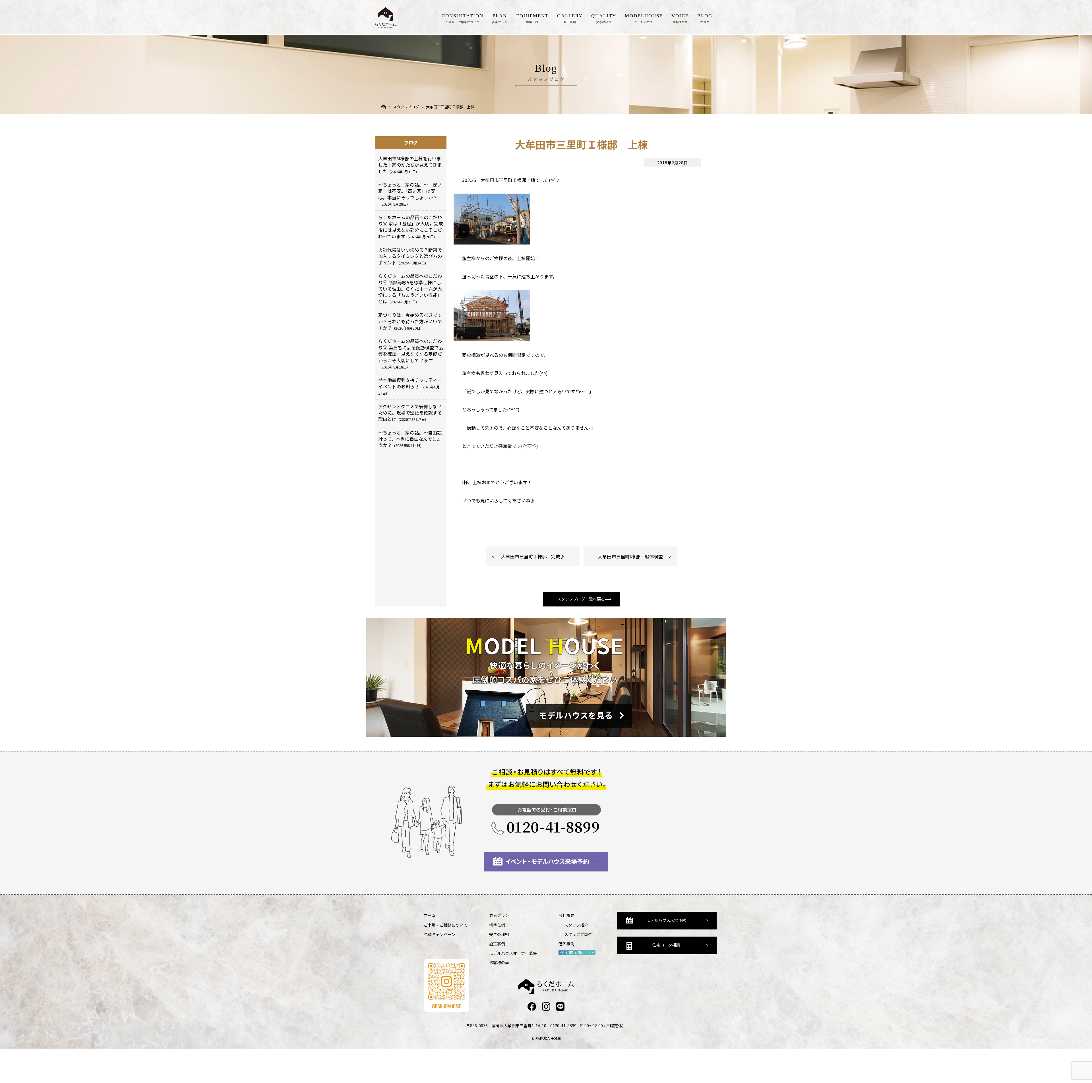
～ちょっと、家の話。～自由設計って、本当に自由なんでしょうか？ (410, 439)
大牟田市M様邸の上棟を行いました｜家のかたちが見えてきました (410, 165)
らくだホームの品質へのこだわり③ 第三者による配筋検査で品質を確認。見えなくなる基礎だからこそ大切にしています (410, 353)
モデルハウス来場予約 (666, 920)
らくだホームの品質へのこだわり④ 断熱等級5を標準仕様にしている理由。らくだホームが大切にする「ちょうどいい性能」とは (410, 288)
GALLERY (570, 18)
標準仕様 (497, 925)
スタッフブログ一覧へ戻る (581, 599)
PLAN (500, 18)
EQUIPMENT (532, 18)
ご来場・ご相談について (446, 925)
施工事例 (497, 944)
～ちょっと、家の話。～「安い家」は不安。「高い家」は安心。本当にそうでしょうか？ (410, 194)
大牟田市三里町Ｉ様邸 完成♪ (533, 556)
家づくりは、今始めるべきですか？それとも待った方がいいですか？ (410, 321)
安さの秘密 (499, 934)
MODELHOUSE (644, 18)
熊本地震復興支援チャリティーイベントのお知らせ (410, 386)
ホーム (430, 915)
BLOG (704, 18)
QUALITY (603, 18)
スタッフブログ (406, 107)
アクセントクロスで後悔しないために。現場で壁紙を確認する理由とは (410, 413)
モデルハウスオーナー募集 (513, 953)
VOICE (680, 18)
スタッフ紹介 (576, 925)
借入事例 (566, 944)
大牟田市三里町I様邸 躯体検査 (630, 556)
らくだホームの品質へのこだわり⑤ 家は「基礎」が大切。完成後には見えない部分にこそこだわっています (410, 227)
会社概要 (566, 915)
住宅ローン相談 (666, 945)
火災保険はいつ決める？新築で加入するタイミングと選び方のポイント (410, 256)
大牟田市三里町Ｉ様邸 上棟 (450, 107)
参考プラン (499, 915)
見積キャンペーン (439, 934)
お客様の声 (499, 962)
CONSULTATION (462, 18)
